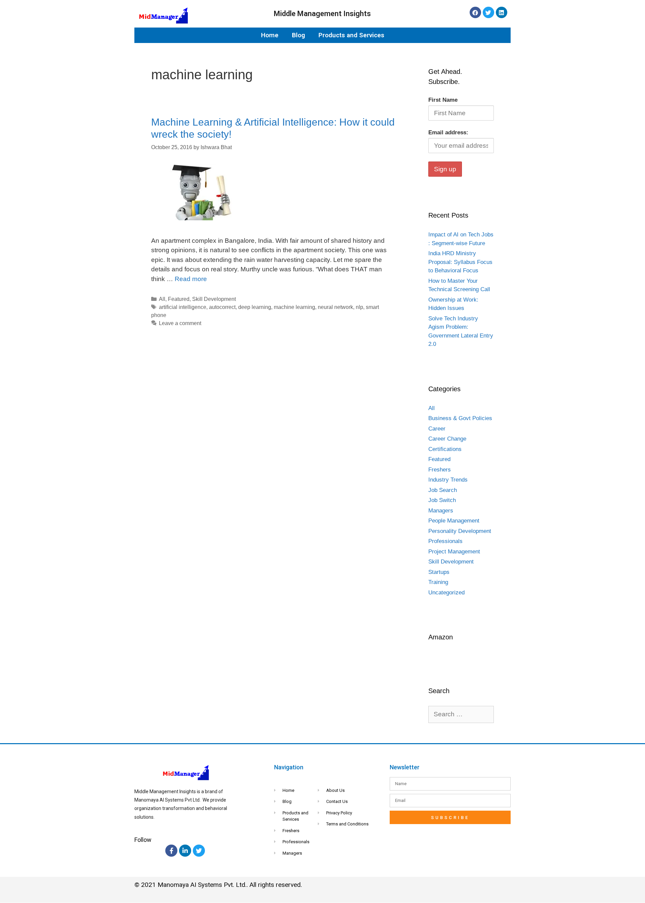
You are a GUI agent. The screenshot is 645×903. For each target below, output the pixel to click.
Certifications (445, 449)
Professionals (445, 541)
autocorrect (222, 307)
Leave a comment (180, 323)
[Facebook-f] (171, 851)
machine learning (294, 307)
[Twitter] (488, 12)
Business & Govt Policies (460, 418)
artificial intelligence (182, 307)
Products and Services (351, 35)
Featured (178, 299)
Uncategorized (446, 592)
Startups (438, 572)
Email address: (448, 132)
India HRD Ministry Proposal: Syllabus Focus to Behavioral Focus (460, 262)
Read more (191, 278)
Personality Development (459, 531)
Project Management (454, 551)
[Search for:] (461, 714)
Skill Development (214, 299)
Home (269, 35)
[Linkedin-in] (185, 851)
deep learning (254, 307)
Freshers (439, 469)
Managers (440, 510)
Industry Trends (448, 480)
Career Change (447, 439)
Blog (298, 35)
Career (436, 428)
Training (438, 582)
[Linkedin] (501, 12)
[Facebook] (475, 12)
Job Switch (442, 500)
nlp (359, 307)
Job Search (442, 490)
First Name (443, 100)
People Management (453, 520)
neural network (335, 307)
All (162, 299)
